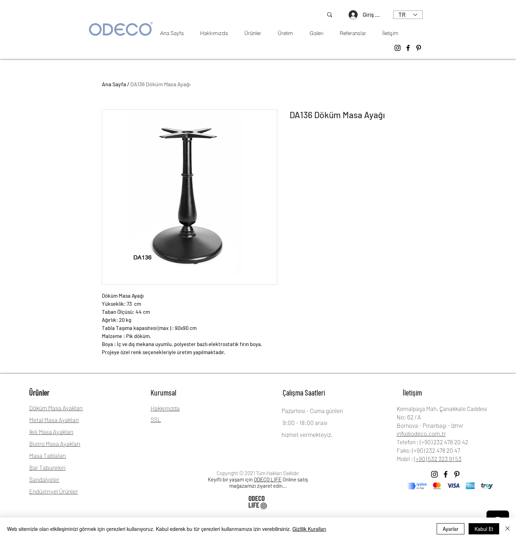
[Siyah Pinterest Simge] (456, 474)
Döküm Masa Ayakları (56, 407)
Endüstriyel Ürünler (53, 491)
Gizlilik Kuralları (309, 528)
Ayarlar (450, 528)
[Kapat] (507, 528)
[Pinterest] (419, 48)
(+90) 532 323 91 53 (438, 458)
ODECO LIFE (268, 479)
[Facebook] (408, 48)
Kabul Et (484, 528)
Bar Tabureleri (47, 467)
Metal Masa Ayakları (54, 419)
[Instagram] (397, 48)
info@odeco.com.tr (421, 433)
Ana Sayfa (114, 84)
